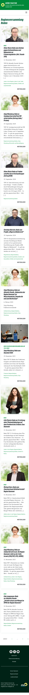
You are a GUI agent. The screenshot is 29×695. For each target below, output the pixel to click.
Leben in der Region (9, 81)
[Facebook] (11, 651)
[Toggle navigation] (26, 12)
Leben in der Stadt (18, 81)
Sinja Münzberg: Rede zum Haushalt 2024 (12, 352)
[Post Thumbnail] (14, 34)
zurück (5, 639)
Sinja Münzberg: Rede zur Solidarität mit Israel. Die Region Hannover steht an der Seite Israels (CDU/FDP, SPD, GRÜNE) (14, 553)
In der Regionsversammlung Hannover (14, 6)
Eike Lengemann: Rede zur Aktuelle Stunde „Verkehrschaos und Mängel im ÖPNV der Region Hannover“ (14, 599)
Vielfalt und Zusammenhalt (16, 259)
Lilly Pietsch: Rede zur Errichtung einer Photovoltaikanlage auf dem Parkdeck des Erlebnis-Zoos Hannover (14, 423)
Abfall (5, 514)
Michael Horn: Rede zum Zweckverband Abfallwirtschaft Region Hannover (14, 489)
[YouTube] (18, 651)
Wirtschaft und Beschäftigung (16, 143)
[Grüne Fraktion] (3, 5)
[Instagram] (14, 651)
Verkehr (9, 625)
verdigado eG (10, 686)
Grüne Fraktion (11, 3)
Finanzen (6, 373)
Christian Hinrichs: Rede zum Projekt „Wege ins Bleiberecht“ (14, 231)
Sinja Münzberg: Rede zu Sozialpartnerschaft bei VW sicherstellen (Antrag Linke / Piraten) (13, 117)
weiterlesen (21, 89)
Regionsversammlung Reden (11, 83)
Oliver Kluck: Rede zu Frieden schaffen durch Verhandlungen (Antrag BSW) (14, 174)
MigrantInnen (7, 254)
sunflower (12, 685)
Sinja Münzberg (11, 581)
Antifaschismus (7, 311)
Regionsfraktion (14, 254)
